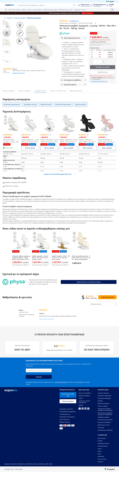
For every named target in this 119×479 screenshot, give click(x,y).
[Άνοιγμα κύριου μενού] (5, 10)
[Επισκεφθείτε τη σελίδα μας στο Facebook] (82, 409)
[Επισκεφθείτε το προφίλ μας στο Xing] (88, 409)
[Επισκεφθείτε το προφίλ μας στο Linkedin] (85, 409)
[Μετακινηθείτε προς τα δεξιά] (115, 13)
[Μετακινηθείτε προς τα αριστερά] (3, 13)
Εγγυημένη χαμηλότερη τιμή (99, 81)
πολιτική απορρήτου (61, 382)
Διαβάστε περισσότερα (18, 73)
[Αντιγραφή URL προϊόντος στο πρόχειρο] (95, 23)
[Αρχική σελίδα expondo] (4, 18)
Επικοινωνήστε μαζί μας (68, 395)
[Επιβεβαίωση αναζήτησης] (74, 5)
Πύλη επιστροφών (68, 401)
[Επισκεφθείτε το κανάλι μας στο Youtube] (80, 409)
